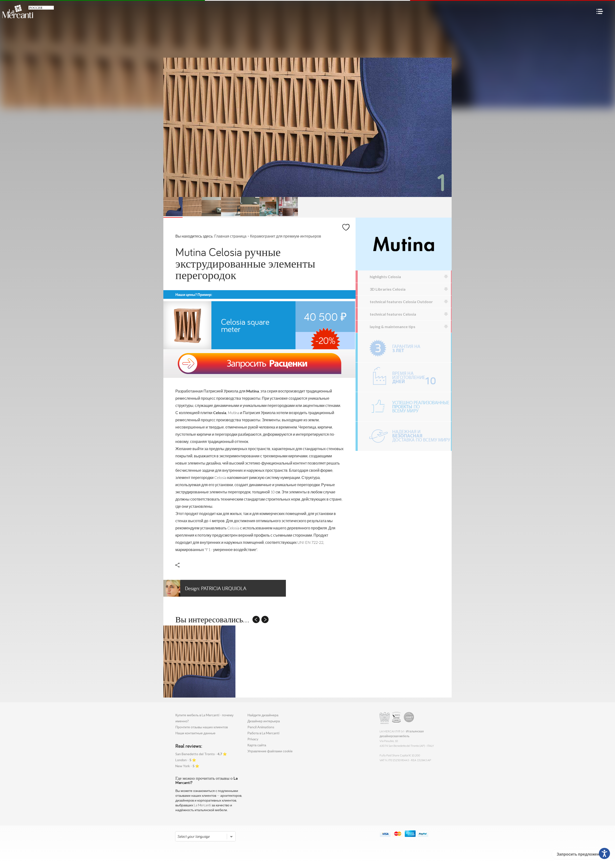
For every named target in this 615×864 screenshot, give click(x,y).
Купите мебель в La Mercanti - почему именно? (204, 718)
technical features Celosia (393, 314)
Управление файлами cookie (270, 751)
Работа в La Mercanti (263, 733)
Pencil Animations (260, 727)
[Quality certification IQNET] (409, 718)
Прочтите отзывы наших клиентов (201, 727)
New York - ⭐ (187, 766)
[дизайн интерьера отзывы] (404, 406)
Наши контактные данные (195, 733)
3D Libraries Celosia (388, 289)
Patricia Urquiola (215, 588)
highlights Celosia (385, 276)
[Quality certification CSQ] (397, 718)
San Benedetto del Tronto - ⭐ (201, 754)
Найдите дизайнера (262, 715)
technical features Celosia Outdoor (401, 301)
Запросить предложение (580, 854)
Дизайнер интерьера (263, 721)
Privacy (252, 739)
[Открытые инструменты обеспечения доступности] (604, 853)
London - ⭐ (185, 760)
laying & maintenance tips (392, 326)
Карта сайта (256, 745)
